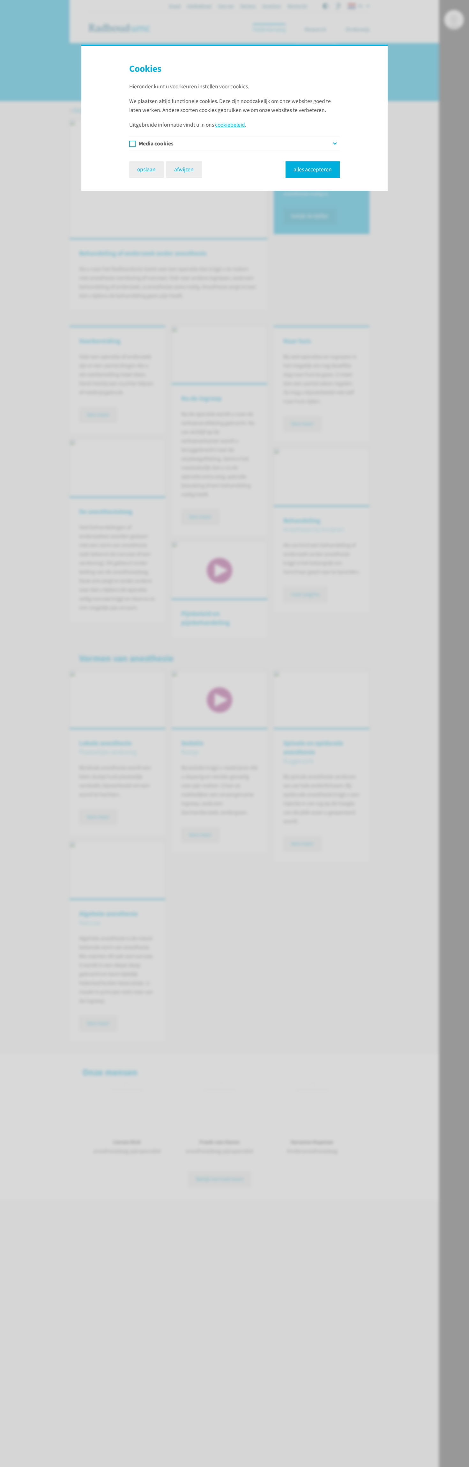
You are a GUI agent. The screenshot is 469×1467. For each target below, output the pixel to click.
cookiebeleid (230, 125)
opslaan (146, 169)
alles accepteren (313, 169)
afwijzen (184, 169)
